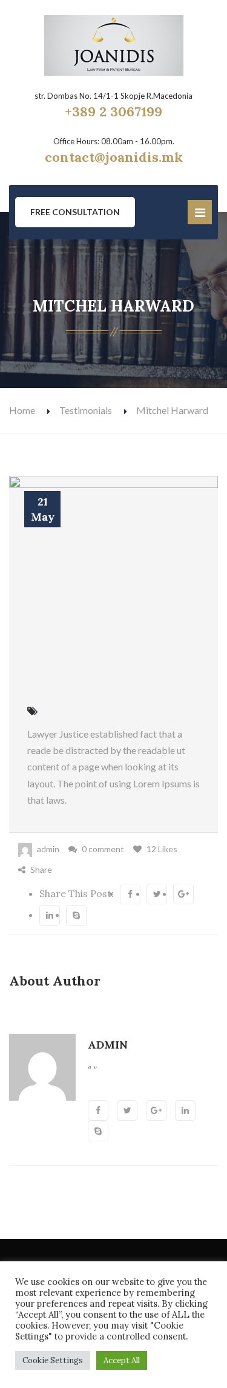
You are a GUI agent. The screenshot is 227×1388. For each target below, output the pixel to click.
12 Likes (161, 849)
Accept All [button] (122, 1360)
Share (41, 869)
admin (48, 849)
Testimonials (85, 410)
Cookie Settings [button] (52, 1360)
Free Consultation (75, 212)
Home (22, 410)
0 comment (103, 849)
